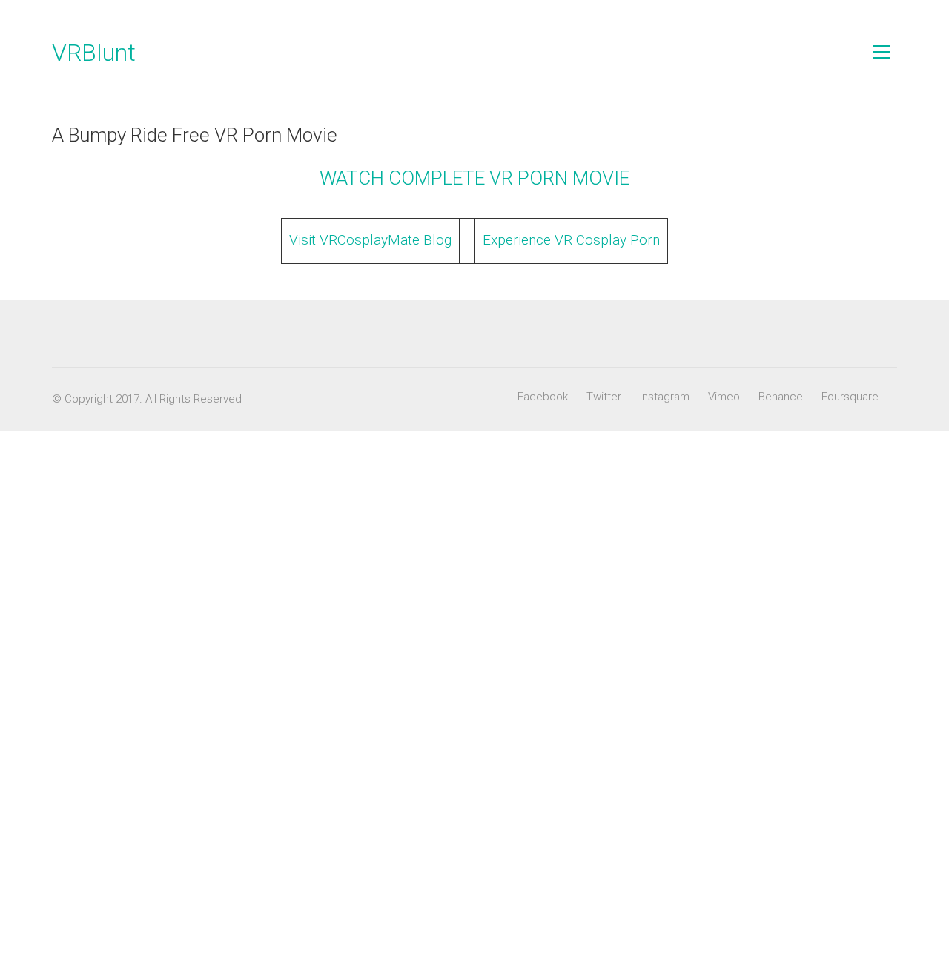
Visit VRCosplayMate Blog (370, 239)
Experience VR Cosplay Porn (571, 239)
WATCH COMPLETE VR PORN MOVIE (474, 178)
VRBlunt (94, 53)
